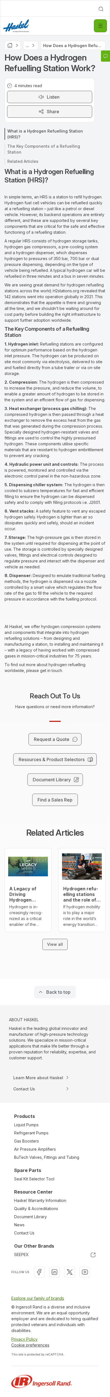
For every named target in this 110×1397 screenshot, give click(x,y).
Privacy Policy (24, 1339)
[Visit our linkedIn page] (54, 1272)
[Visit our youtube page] (85, 1272)
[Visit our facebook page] (39, 1272)
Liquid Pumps (26, 1124)
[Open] (100, 25)
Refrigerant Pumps (31, 1132)
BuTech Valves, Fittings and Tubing (46, 1157)
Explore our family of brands (37, 1298)
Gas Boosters (26, 1141)
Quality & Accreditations (36, 1208)
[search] (100, 9)
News (19, 1224)
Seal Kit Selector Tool (34, 1178)
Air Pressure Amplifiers (35, 1149)
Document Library (30, 1216)
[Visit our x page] (69, 1272)
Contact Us (24, 1233)
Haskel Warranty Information (40, 1200)
